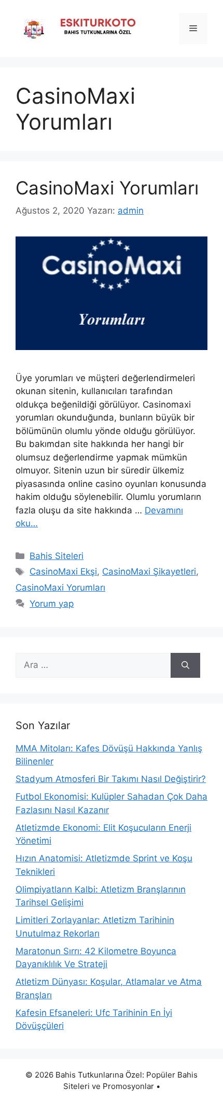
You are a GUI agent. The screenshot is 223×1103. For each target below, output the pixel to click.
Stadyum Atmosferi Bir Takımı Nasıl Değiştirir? (111, 779)
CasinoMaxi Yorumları (107, 188)
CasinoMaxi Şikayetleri (149, 571)
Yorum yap (52, 603)
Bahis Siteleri (56, 556)
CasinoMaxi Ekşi (63, 571)
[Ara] (185, 665)
